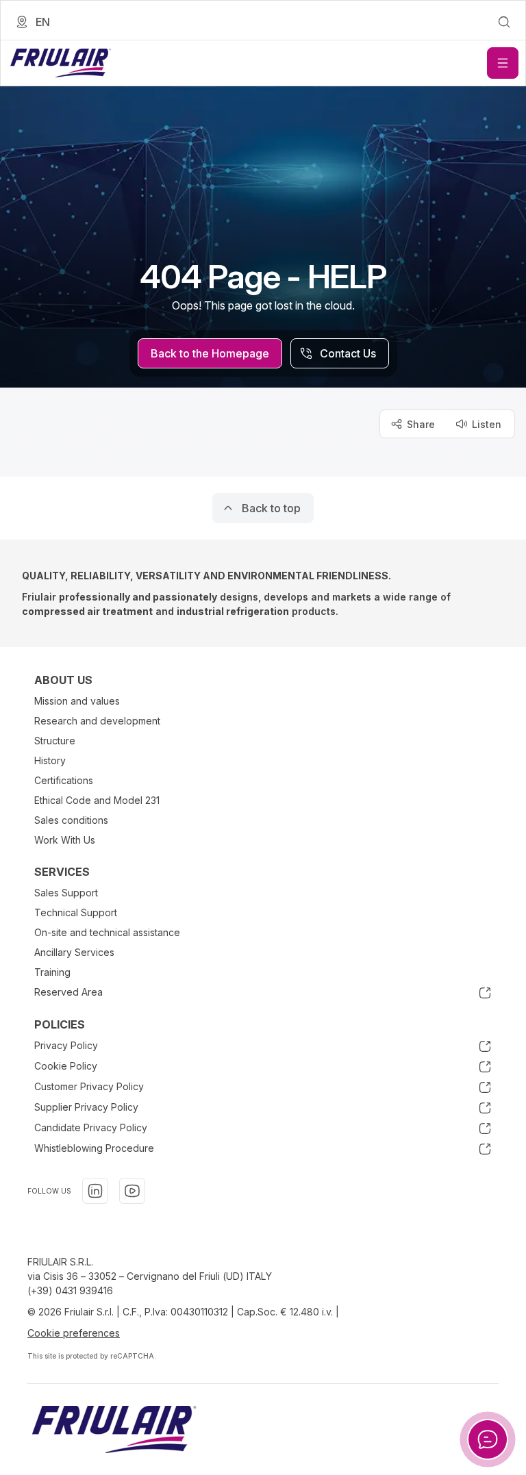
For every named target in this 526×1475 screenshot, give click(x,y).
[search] (504, 22)
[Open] (502, 63)
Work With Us (64, 840)
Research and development (97, 721)
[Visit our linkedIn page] (95, 1191)
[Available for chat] (487, 1439)
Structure (54, 740)
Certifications (63, 780)
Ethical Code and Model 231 (97, 800)
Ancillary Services (74, 952)
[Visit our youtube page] (132, 1191)
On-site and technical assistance (107, 932)
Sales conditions (71, 820)
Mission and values (77, 701)
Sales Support (66, 892)
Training (52, 972)
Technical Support (75, 912)
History (50, 760)
